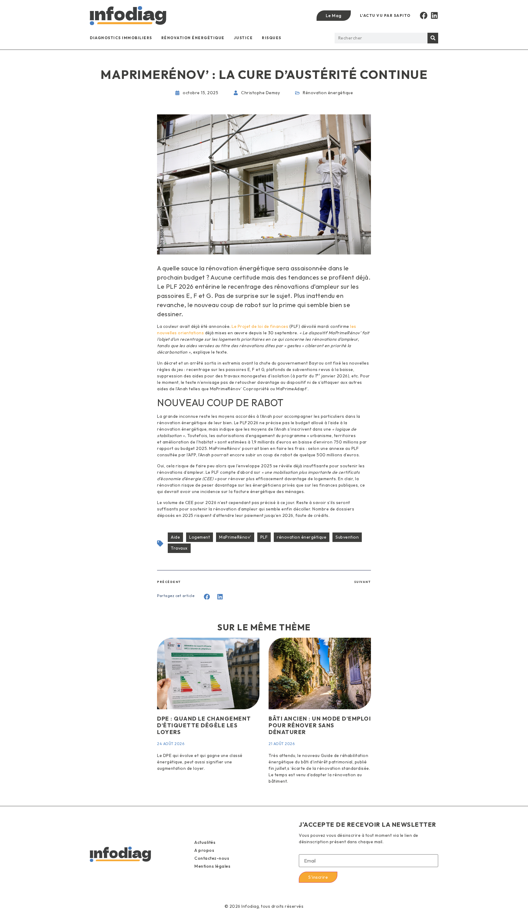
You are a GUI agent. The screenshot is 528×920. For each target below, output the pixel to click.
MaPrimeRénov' (235, 537)
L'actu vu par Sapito (385, 15)
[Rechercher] (432, 38)
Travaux (179, 548)
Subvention (347, 537)
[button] (207, 596)
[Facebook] (423, 15)
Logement (199, 537)
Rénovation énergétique (193, 37)
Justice (243, 37)
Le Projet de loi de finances (260, 326)
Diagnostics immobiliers (121, 37)
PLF (264, 537)
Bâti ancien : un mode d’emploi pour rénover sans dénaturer (320, 725)
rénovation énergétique (301, 537)
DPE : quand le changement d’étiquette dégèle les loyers (204, 725)
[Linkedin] (434, 15)
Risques (271, 37)
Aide (175, 537)
